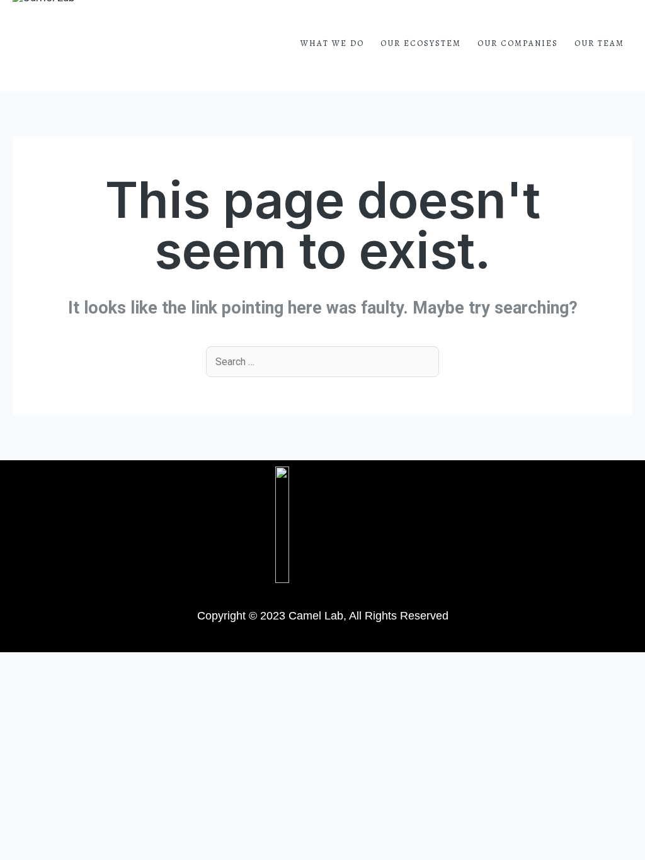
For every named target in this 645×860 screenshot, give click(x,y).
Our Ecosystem (420, 43)
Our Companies (517, 43)
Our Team (599, 43)
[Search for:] (322, 361)
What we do (332, 43)
